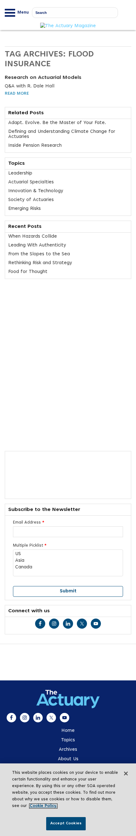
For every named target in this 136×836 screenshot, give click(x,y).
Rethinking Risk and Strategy (40, 263)
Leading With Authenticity (37, 245)
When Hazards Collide (32, 236)
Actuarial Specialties (31, 182)
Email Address (28, 523)
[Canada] (68, 567)
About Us (68, 759)
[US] (68, 554)
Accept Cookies (66, 823)
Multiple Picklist (29, 546)
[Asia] (68, 561)
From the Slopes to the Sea (39, 254)
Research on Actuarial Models (43, 77)
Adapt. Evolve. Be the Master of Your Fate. (57, 123)
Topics (68, 740)
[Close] (126, 773)
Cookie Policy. (43, 806)
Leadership (20, 173)
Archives (68, 749)
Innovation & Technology (35, 191)
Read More (17, 94)
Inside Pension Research (35, 145)
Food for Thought (27, 272)
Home (68, 730)
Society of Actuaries (31, 200)
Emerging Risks (24, 208)
